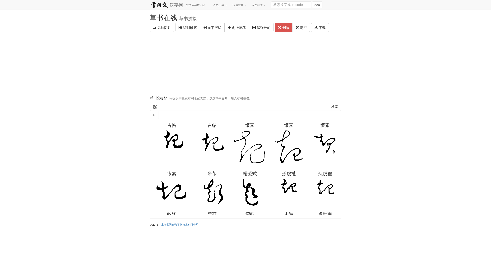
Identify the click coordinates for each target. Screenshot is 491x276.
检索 (317, 5)
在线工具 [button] (219, 5)
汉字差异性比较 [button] (196, 5)
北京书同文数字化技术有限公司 (180, 224)
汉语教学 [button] (238, 5)
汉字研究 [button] (257, 5)
